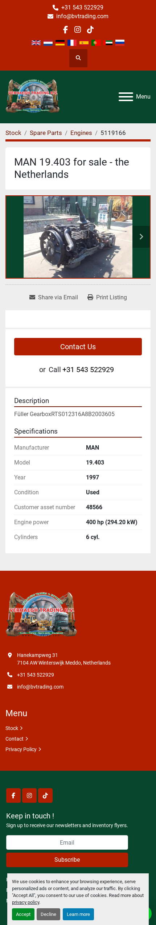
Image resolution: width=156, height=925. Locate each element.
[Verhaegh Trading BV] (41, 615)
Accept (23, 914)
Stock (11, 728)
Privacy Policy (21, 749)
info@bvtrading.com (82, 16)
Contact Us (78, 346)
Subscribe (67, 859)
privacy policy (25, 902)
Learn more (78, 914)
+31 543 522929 (82, 7)
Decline (48, 914)
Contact (14, 739)
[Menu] (126, 96)
